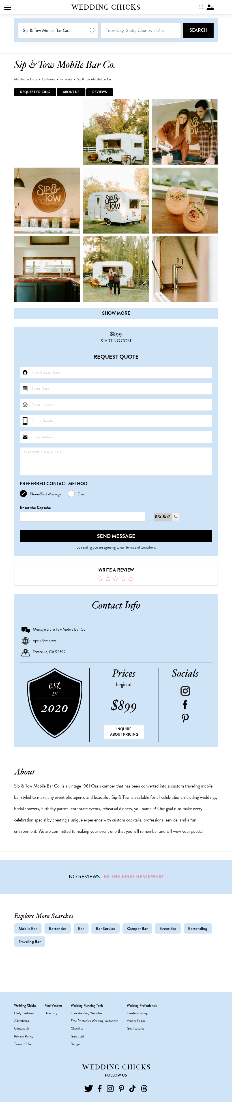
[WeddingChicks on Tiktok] (132, 1088)
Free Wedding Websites (86, 1013)
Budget (76, 1044)
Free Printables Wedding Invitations (94, 1020)
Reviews (99, 92)
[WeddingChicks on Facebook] (99, 1088)
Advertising (21, 1020)
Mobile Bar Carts (25, 79)
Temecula (66, 79)
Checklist (77, 1028)
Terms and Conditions (141, 547)
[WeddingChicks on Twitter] (88, 1088)
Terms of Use (22, 1044)
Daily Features (24, 1013)
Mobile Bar (28, 928)
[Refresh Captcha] (175, 517)
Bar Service (105, 928)
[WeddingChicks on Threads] (144, 1088)
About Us (71, 92)
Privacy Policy (23, 1036)
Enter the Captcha (35, 508)
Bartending (197, 928)
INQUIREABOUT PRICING (124, 731)
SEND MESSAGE (116, 536)
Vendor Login (136, 1020)
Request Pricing (35, 92)
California (48, 79)
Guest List (77, 1036)
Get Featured (136, 1028)
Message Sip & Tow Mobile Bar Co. (59, 629)
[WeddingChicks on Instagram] (110, 1088)
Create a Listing (137, 1013)
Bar (81, 928)
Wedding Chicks (106, 7)
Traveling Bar (30, 941)
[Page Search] (202, 7)
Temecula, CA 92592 (49, 651)
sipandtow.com (44, 640)
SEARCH (198, 30)
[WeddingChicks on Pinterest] (121, 1088)
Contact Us (21, 1028)
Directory (50, 1013)
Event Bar (168, 928)
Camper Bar (137, 928)
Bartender (57, 928)
